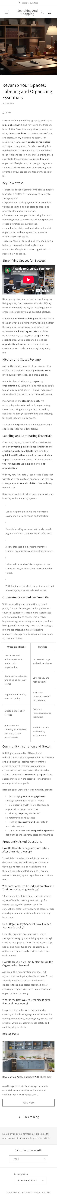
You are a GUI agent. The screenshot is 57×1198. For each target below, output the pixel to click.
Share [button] (8, 112)
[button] (6, 12)
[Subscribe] (44, 1159)
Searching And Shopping (23, 1192)
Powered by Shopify (42, 1192)
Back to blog (31, 1117)
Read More (28, 1102)
